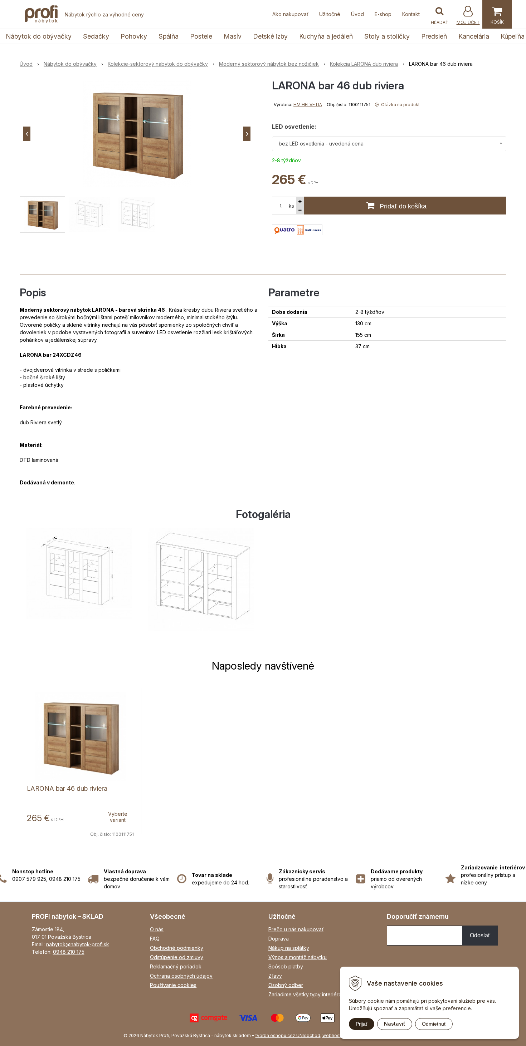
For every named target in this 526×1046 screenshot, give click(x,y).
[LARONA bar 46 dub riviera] (137, 133)
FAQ (155, 939)
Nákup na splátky (288, 948)
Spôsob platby (285, 966)
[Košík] (497, 14)
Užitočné (329, 14)
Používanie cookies (173, 985)
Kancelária (473, 36)
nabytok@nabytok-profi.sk (77, 944)
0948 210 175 (68, 952)
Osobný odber (285, 985)
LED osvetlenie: (294, 126)
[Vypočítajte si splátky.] (297, 229)
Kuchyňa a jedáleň (326, 36)
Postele (201, 36)
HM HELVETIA (307, 104)
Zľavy (275, 976)
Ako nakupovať (290, 14)
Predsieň (434, 36)
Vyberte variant (117, 817)
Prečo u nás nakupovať (295, 929)
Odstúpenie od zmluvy (176, 957)
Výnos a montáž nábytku (297, 957)
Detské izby (270, 36)
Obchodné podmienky (176, 948)
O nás (157, 929)
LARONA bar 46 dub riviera (67, 788)
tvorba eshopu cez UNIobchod (287, 1035)
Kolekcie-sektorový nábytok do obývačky (158, 64)
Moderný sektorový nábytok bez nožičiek (269, 64)
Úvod (357, 14)
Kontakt (411, 14)
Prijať (361, 1024)
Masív (233, 36)
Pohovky (134, 36)
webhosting (334, 1035)
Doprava (278, 939)
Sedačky (96, 36)
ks (291, 206)
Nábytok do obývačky (39, 36)
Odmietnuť (434, 1024)
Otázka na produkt (400, 104)
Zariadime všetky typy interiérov (306, 994)
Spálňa (169, 36)
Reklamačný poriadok (175, 966)
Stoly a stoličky (387, 36)
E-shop (383, 14)
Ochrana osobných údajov (181, 976)
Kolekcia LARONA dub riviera (364, 64)
